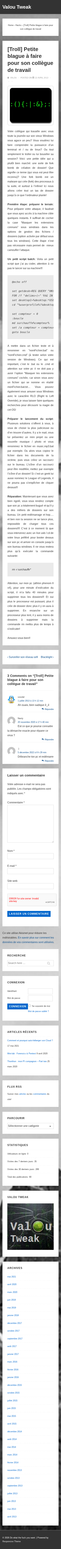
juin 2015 (11, 1408)
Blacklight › (47, 657)
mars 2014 (12, 1454)
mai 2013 (11, 1509)
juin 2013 (11, 1501)
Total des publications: (18, 1177)
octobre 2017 (13, 1331)
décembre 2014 (14, 1431)
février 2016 (12, 1369)
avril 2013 (11, 1516)
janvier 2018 (13, 1315)
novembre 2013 (14, 1470)
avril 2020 (11, 1284)
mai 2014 (11, 1447)
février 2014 (12, 1462)
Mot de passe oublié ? (38, 1011)
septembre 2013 (14, 1485)
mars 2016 (12, 1362)
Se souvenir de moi (41, 1006)
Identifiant (12, 991)
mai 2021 (11, 1276)
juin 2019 (11, 1300)
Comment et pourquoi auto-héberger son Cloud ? (30, 1040)
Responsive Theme (11, 1541)
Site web (12, 880)
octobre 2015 (13, 1393)
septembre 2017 (14, 1338)
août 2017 (12, 1346)
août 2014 (12, 1439)
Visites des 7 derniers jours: (20, 1161)
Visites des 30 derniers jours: (21, 1169)
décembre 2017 (14, 1323)
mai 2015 (11, 1416)
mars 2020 (12, 1292)
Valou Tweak (16, 7)
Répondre (49, 709)
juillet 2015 (12, 1400)
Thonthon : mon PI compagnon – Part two (27, 1061)
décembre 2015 (14, 1385)
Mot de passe (13, 998)
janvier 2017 (13, 1354)
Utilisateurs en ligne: (17, 1154)
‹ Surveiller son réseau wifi (22, 657)
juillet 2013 (12, 1493)
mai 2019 (11, 1307)
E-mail (11, 865)
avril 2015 (11, 1423)
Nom (10, 850)
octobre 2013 (13, 1478)
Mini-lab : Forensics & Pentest (21, 1053)
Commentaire (16, 802)
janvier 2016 (13, 1377)
